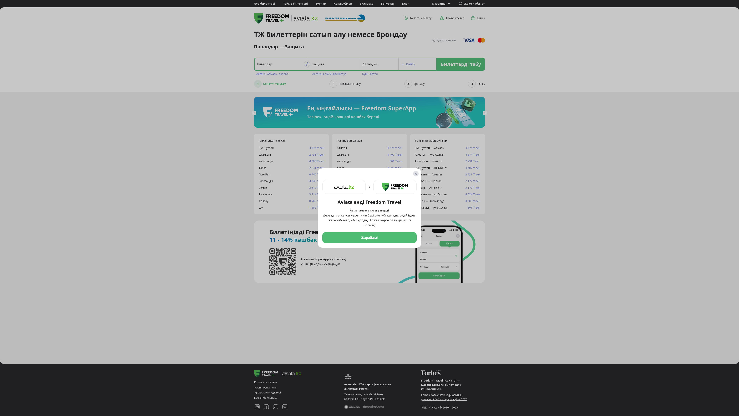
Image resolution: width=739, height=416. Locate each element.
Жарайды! (369, 238)
